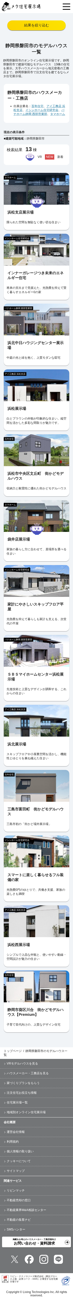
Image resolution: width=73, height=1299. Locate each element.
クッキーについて (19, 1161)
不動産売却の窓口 (19, 1200)
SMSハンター (16, 1229)
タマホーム (57, 114)
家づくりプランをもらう (23, 1083)
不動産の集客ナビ (19, 1219)
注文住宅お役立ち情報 (22, 1092)
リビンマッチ (16, 1190)
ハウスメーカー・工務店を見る (28, 1073)
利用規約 (13, 1141)
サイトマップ (16, 1170)
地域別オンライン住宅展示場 (26, 1112)
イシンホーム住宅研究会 (41, 110)
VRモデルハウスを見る (22, 1063)
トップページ (13, 1051)
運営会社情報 (16, 1131)
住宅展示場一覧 (17, 1102)
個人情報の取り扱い (20, 1151)
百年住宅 (37, 106)
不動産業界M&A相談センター (26, 1210)
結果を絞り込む (36, 25)
